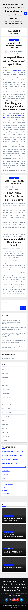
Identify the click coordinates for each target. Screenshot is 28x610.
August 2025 (5, 417)
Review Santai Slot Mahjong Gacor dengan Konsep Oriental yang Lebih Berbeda (12, 322)
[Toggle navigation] (2, 13)
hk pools (4, 487)
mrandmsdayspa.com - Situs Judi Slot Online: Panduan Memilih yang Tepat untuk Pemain (13, 11)
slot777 (4, 478)
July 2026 (5, 373)
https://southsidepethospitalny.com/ (12, 455)
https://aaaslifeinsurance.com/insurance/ (14, 467)
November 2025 (6, 405)
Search (4, 303)
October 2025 (6, 409)
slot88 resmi (7, 251)
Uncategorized (14, 40)
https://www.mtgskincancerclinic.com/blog (14, 451)
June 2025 (5, 424)
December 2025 (6, 401)
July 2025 (5, 420)
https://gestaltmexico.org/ (9, 463)
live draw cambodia (7, 484)
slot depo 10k (5, 493)
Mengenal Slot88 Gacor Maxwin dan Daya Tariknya (14, 45)
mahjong (4, 490)
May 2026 (5, 381)
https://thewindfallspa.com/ (10, 459)
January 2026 (6, 397)
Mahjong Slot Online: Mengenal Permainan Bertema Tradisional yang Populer (14, 536)
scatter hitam (6, 471)
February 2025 (6, 440)
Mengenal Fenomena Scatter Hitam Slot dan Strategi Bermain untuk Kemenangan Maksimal (14, 335)
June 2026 (5, 377)
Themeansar (13, 607)
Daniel (9, 51)
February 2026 (6, 393)
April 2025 (5, 432)
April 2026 (5, 385)
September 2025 (6, 413)
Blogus (22, 605)
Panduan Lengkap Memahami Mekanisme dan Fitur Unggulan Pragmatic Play (13, 569)
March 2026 (5, 389)
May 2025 (4, 428)
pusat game (17, 70)
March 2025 (5, 436)
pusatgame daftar (11, 205)
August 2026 (5, 369)
